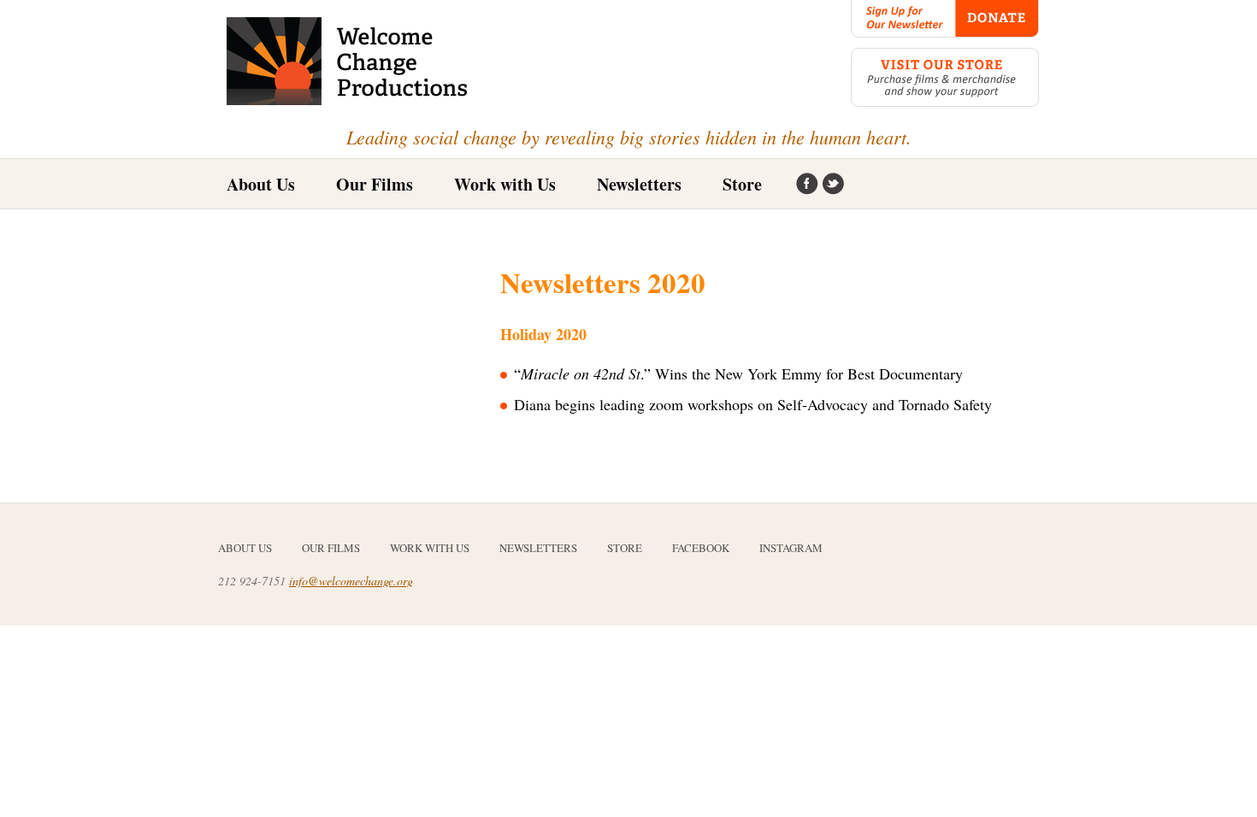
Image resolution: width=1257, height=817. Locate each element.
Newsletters (639, 184)
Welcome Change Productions (348, 61)
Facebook (807, 184)
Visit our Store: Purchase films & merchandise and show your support (945, 77)
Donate (997, 19)
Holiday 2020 (543, 334)
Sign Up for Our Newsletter (903, 19)
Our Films (331, 547)
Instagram (833, 184)
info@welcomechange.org (351, 581)
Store (742, 184)
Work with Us (505, 184)
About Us (261, 184)
